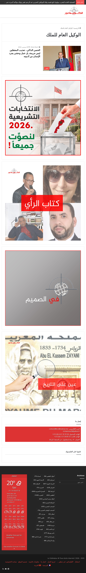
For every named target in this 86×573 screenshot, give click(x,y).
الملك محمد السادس (46, 499)
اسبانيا (37, 476)
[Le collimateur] (73, 11)
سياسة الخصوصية (11, 562)
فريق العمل (51, 562)
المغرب (39, 495)
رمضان (51, 518)
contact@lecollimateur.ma (58, 429)
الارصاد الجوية (48, 484)
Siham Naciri (35, 47)
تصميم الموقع (22, 562)
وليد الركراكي (49, 540)
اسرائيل (50, 480)
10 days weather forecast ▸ (14, 548)
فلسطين (40, 525)
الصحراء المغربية (38, 491)
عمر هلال (50, 521)
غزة (40, 521)
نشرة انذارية (36, 537)
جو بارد (42, 514)
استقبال (77, 562)
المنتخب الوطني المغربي (46, 510)
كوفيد (39, 529)
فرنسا (50, 525)
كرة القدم (50, 529)
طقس (41, 518)
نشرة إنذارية (49, 537)
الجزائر (50, 487)
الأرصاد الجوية (38, 480)
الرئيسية (76, 28)
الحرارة (40, 487)
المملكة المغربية (48, 503)
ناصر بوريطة (49, 533)
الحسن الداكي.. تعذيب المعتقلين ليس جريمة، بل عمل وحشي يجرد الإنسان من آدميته (24, 53)
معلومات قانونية (34, 562)
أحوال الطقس (49, 476)
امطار (51, 514)
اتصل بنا (43, 562)
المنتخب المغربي (47, 506)
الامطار (36, 484)
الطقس (50, 495)
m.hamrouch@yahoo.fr (71, 431)
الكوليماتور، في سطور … (65, 562)
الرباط (51, 491)
